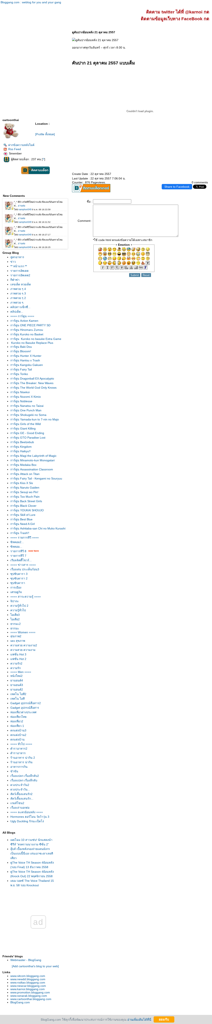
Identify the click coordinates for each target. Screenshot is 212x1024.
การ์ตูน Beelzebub (22, 442)
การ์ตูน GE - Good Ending (27, 433)
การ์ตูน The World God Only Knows (33, 387)
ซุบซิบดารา (17, 583)
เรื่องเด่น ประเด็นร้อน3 (24, 569)
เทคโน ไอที (17, 698)
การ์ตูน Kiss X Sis (21, 483)
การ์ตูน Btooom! (20, 351)
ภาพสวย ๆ (16, 302)
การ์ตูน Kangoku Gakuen (26, 365)
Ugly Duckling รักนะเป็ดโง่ (27, 821)
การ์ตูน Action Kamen (24, 320)
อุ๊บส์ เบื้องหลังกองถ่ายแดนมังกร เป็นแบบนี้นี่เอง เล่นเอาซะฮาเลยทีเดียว (31, 853)
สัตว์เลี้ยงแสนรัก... (21, 798)
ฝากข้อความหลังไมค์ (21, 145)
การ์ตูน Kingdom (21, 446)
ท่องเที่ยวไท (18, 716)
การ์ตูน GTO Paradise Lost (27, 437)
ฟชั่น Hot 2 (18, 659)
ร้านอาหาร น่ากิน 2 (22, 757)
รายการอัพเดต (19, 270)
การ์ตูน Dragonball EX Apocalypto (32, 378)
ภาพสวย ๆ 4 (18, 289)
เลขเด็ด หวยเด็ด (20, 284)
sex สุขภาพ (17, 640)
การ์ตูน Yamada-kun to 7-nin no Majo (34, 419)
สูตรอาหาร (17, 257)
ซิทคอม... (16, 546)
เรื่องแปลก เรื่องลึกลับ (23, 780)
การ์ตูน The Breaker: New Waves (31, 383)
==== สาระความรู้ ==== (25, 596)
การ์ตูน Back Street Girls (26, 501)
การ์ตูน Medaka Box (23, 464)
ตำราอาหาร (18, 753)
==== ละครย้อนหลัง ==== (26, 812)
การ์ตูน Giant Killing (23, 428)
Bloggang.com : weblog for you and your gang (31, 2)
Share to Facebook (176, 186)
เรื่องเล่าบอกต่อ (19, 807)
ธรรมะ (14, 628)
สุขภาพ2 (15, 636)
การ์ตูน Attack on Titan (25, 474)
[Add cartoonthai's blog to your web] (35, 966)
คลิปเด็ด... (16, 311)
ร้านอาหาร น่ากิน (21, 762)
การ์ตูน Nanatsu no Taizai (26, 405)
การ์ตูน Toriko (19, 374)
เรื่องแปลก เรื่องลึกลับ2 (24, 775)
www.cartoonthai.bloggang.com (30, 999)
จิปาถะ (14, 601)
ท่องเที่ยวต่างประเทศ (23, 712)
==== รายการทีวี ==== (24, 537)
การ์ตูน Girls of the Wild (25, 424)
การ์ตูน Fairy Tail (21, 369)
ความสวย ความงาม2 (23, 645)
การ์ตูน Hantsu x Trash (25, 360)
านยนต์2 (16, 689)
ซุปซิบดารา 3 (19, 573)
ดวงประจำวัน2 (19, 785)
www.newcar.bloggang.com (28, 985)
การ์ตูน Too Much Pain (25, 496)
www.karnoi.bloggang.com (27, 989)
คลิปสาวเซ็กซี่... (20, 307)
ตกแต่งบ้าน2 (18, 735)
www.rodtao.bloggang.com (27, 982)
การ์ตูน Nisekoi (20, 392)
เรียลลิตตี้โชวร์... (21, 560)
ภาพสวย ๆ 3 (18, 293)
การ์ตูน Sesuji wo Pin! (24, 492)
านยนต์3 (16, 685)
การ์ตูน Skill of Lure (22, 514)
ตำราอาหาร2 (18, 748)
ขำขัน (14, 771)
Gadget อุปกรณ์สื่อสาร (24, 707)
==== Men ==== (20, 672)
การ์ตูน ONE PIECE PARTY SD (30, 325)
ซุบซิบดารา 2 (19, 578)
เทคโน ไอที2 (18, 694)
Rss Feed (14, 149)
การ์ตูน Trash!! (19, 533)
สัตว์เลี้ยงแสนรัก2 (21, 794)
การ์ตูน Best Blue (21, 519)
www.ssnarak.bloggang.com (28, 995)
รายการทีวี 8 (18, 551)
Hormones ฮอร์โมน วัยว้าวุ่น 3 (29, 816)
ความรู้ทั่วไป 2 (19, 605)
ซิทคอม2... (17, 542)
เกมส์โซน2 (17, 803)
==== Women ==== (22, 632)
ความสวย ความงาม (22, 649)
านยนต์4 (16, 680)
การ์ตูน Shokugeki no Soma (28, 414)
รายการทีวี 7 (18, 555)
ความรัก (15, 668)
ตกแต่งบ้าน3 (18, 730)
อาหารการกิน (19, 766)
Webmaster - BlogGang (25, 960)
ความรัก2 (16, 663)
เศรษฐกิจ (16, 592)
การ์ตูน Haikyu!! (20, 451)
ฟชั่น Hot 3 (18, 654)
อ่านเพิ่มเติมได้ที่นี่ (139, 1019)
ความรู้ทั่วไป (18, 610)
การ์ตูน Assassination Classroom (31, 469)
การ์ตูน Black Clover (23, 505)
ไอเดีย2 (15, 619)
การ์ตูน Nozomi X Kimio (25, 396)
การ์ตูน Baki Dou (21, 346)
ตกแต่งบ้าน (17, 739)
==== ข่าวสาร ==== (23, 564)
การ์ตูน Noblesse (21, 401)
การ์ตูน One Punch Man (25, 410)
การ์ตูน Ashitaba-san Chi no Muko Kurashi (37, 528)
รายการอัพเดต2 (20, 275)
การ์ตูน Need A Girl (22, 524)
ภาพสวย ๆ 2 (18, 298)
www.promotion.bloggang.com (30, 992)
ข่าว (13, 261)
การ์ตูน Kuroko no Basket (26, 334)
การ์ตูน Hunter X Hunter (25, 355)
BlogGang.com (20, 1002)
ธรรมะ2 (15, 623)
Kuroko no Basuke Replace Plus (31, 342)
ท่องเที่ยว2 (16, 721)
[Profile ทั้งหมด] (45, 134)
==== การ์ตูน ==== (22, 316)
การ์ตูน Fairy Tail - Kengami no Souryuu (36, 478)
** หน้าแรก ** (18, 266)
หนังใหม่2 (16, 676)
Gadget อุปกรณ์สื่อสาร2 (25, 703)
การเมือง (15, 587)
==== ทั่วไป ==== (21, 744)
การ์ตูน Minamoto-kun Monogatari (32, 460)
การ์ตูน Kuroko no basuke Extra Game (35, 339)
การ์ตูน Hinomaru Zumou (26, 329)
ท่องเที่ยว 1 (17, 725)
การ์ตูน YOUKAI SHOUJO (27, 510)
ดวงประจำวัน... (20, 789)
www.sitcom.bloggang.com (27, 976)
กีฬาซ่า (14, 279)
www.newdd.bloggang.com (27, 979)
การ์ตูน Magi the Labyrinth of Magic (33, 455)
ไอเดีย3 (15, 614)
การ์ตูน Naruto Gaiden (24, 487)
